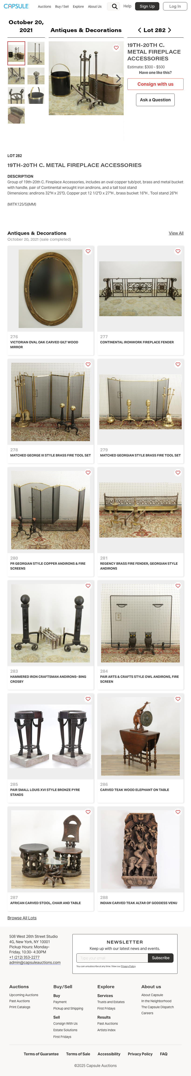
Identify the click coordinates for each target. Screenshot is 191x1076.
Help (127, 6)
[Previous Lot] (139, 30)
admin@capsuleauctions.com (35, 962)
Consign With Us (65, 1023)
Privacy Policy (128, 966)
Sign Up (147, 6)
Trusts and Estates (111, 1002)
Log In (175, 6)
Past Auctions (107, 1023)
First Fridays (62, 1037)
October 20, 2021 (26, 25)
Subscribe (161, 957)
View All (176, 233)
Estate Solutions (65, 1030)
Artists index (106, 1030)
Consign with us (155, 84)
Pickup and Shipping (68, 1008)
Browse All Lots (22, 918)
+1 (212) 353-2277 (24, 957)
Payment (60, 1002)
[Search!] (115, 6)
